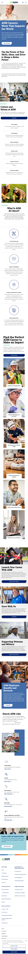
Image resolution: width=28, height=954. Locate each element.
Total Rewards (5, 922)
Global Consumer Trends (20, 895)
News (3, 870)
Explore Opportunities (14, 654)
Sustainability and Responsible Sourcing (19, 867)
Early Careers (4, 912)
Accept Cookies (14, 952)
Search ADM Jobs (7, 846)
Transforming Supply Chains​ (20, 874)
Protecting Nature (18, 877)
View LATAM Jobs (8, 794)
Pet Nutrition (4, 895)
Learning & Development (7, 915)
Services (3, 902)
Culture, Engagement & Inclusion (7, 919)
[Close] (25, 940)
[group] (14, 372)
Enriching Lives (18, 871)
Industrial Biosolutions (6, 899)
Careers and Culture (6, 906)
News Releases (5, 879)
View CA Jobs (7, 781)
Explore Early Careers (14, 581)
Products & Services (6, 886)
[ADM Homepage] (14, 2)
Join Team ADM (7, 43)
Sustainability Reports (19, 880)
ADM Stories (4, 873)
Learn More (14, 118)
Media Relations (5, 876)
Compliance (4, 933)
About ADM (4, 866)
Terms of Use (4, 931)
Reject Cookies (14, 949)
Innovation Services (19, 889)
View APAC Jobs (8, 806)
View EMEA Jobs (8, 820)
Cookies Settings (4, 936)
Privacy (3, 928)
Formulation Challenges (20, 892)
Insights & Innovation (19, 886)
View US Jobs (7, 769)
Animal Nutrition (5, 892)
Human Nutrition (5, 889)
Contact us (4, 882)
